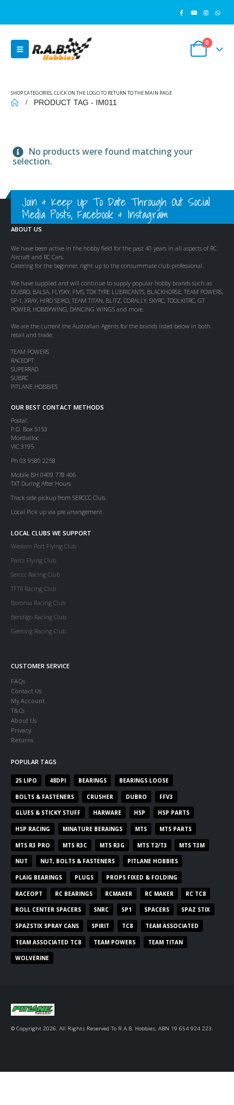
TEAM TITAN (165, 942)
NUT (21, 861)
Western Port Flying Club (43, 546)
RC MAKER (159, 894)
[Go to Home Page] (15, 102)
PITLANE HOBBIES (152, 861)
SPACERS (156, 909)
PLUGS (84, 877)
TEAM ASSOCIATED (172, 926)
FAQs (18, 681)
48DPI (58, 780)
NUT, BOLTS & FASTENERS (77, 861)
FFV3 (166, 797)
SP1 (126, 909)
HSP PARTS (173, 812)
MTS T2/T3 (152, 845)
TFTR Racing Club (33, 588)
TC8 (127, 926)
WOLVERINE (32, 958)
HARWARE (107, 812)
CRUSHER (100, 797)
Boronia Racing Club (38, 603)
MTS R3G (112, 845)
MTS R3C (75, 845)
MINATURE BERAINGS (92, 829)
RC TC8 (196, 894)
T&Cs (17, 710)
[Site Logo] (62, 49)
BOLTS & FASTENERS (44, 797)
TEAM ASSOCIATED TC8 (48, 942)
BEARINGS (92, 780)
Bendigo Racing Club (38, 617)
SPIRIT (100, 926)
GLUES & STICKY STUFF (48, 812)
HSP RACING (32, 829)
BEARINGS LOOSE (144, 780)
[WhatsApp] (218, 12)
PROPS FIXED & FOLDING (141, 877)
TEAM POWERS (115, 942)
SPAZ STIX (195, 909)
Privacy (21, 730)
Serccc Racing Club (35, 574)
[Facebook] (181, 12)
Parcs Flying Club (33, 560)
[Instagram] (206, 12)
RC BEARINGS (74, 894)
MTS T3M (192, 845)
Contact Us (26, 691)
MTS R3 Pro (32, 845)
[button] (20, 49)
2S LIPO (26, 780)
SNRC (101, 909)
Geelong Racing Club (38, 631)
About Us (23, 720)
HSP (139, 812)
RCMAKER (118, 894)
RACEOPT (28, 894)
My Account (28, 701)
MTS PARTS (175, 829)
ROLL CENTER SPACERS (48, 909)
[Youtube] (193, 12)
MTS (141, 829)
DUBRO (136, 797)
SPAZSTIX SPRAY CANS (47, 926)
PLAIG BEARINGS (38, 877)
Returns (22, 740)
